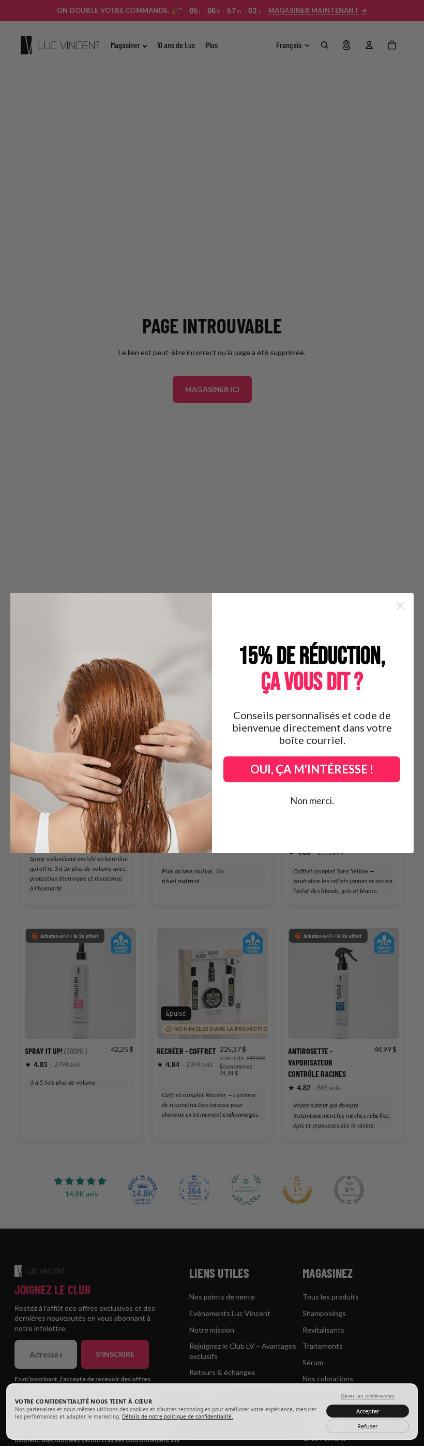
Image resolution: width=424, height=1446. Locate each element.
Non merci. (312, 800)
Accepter (368, 1411)
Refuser (367, 1426)
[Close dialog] (400, 606)
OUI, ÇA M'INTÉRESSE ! (311, 769)
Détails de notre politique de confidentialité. (177, 1416)
